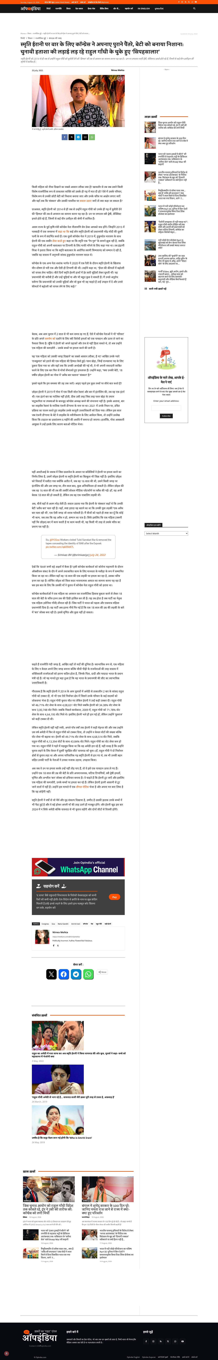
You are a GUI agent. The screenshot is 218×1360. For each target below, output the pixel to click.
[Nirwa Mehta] (42, 938)
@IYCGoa (55, 539)
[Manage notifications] (6, 1353)
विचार (29, 33)
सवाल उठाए (86, 201)
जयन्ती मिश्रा (85, 1217)
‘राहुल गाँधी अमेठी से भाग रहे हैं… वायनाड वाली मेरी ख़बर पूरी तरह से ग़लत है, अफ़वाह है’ (73, 1097)
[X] (189, 2)
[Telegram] (78, 137)
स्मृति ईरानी (108, 924)
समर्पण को (50, 338)
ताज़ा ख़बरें (151, 117)
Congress (45, 924)
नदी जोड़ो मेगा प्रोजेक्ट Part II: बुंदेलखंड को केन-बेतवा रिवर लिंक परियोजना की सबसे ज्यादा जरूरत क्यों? (172, 244)
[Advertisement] (78, 639)
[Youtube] (195, 2)
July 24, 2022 (97, 555)
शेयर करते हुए (59, 241)
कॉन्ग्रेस (85, 924)
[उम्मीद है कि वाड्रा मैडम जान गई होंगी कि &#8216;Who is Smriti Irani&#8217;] (80, 1120)
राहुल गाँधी (99, 924)
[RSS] (185, 2)
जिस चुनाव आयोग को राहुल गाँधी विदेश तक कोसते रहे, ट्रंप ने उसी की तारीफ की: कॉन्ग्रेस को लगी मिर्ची (48, 1209)
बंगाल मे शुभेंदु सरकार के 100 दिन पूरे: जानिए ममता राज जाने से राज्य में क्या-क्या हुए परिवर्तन (106, 1209)
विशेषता (25, 1217)
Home (23, 33)
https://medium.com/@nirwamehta (66, 937)
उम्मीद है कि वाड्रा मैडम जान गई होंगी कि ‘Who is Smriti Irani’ (62, 1137)
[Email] (85, 137)
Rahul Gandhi (63, 924)
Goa (53, 924)
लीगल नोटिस (82, 787)
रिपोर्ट (23, 38)
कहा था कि (63, 231)
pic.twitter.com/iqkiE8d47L (60, 547)
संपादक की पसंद (55, 38)
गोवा (92, 924)
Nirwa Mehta (117, 70)
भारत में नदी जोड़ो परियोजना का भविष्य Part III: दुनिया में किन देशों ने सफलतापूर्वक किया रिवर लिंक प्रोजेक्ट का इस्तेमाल (116, 1253)
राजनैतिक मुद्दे (37, 33)
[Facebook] (178, 2)
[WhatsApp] (192, 2)
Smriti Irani (75, 924)
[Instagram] (182, 2)
